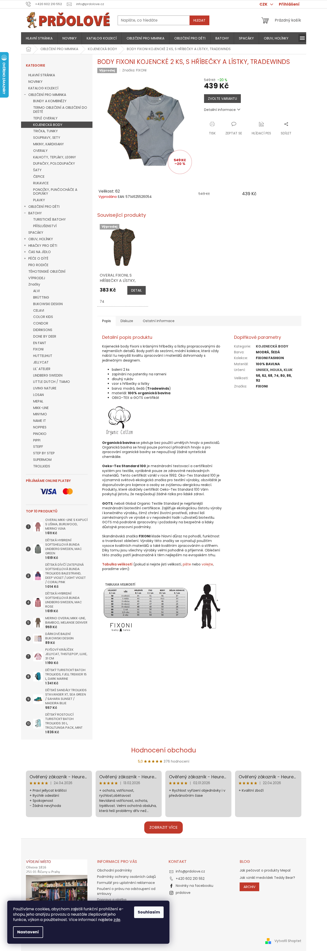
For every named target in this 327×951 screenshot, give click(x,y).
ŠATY (37, 170)
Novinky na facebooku (194, 885)
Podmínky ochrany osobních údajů (126, 876)
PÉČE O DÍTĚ (38, 258)
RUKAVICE (41, 183)
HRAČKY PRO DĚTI (42, 245)
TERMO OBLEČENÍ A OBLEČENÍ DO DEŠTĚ (60, 109)
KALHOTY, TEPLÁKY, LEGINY (54, 157)
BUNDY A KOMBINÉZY (50, 101)
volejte (207, 564)
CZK (263, 4)
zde (117, 919)
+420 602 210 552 (190, 878)
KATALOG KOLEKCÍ (43, 88)
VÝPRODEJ (36, 278)
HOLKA (276, 369)
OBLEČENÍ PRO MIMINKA (47, 94)
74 (102, 301)
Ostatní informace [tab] (159, 320)
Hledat (199, 20)
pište (187, 564)
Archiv (249, 886)
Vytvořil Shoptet (287, 940)
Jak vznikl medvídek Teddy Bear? (267, 877)
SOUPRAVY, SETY (46, 137)
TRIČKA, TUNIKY (45, 131)
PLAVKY (39, 200)
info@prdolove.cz (190, 871)
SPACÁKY (35, 232)
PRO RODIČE (38, 265)
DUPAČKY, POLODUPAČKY (54, 163)
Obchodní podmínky (114, 870)
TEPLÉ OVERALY (45, 118)
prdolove (183, 892)
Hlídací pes (261, 133)
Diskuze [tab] (127, 320)
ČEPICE (39, 176)
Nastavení (28, 932)
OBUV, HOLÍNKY (40, 239)
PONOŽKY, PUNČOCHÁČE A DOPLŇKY (55, 191)
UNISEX (262, 369)
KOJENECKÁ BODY (47, 124)
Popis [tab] (106, 320)
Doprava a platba (111, 899)
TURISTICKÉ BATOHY (49, 219)
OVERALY (40, 150)
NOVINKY (35, 81)
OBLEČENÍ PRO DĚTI (44, 206)
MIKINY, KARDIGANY (48, 144)
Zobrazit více (163, 827)
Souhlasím (149, 912)
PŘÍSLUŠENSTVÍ (45, 226)
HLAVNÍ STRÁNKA (41, 75)
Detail (136, 290)
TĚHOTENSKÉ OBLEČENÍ (46, 271)
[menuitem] (39, 38)
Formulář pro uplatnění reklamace (126, 882)
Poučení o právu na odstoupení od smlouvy (126, 891)
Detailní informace (220, 109)
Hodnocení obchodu (163, 750)
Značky (34, 284)
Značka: (134, 70)
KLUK (288, 369)
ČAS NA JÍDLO (39, 251)
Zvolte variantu (222, 98)
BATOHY (35, 213)
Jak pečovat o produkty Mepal (265, 870)
